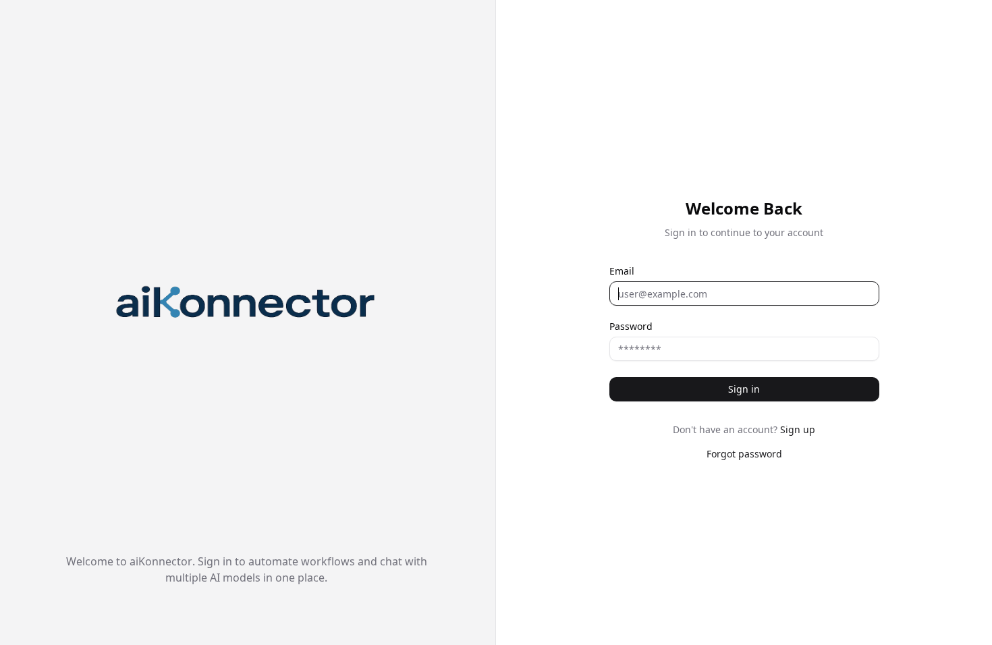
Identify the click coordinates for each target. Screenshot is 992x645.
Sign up (797, 429)
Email (621, 271)
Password (631, 326)
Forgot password (744, 453)
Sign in (744, 389)
